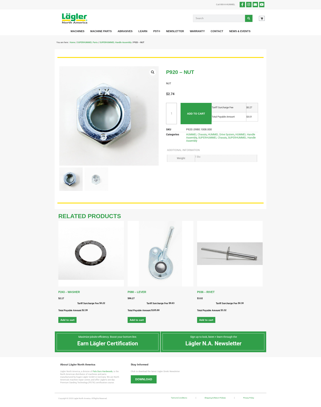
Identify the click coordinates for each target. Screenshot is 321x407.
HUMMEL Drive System (221, 134)
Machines (77, 31)
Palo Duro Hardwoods (103, 371)
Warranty (197, 31)
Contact (217, 31)
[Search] (248, 18)
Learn (142, 31)
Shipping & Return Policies (215, 398)
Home (72, 42)
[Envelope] (255, 4)
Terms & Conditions (179, 398)
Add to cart (196, 113)
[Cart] (262, 18)
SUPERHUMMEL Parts (87, 42)
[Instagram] (249, 4)
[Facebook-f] (242, 4)
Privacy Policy (248, 398)
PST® (156, 31)
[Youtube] (262, 4)
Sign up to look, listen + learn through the (213, 336)
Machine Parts (101, 31)
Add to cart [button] (67, 319)
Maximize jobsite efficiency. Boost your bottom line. (107, 336)
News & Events (239, 31)
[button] (152, 72)
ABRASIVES (125, 31)
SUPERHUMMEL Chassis (212, 137)
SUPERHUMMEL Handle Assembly (115, 42)
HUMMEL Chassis (196, 134)
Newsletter (175, 31)
